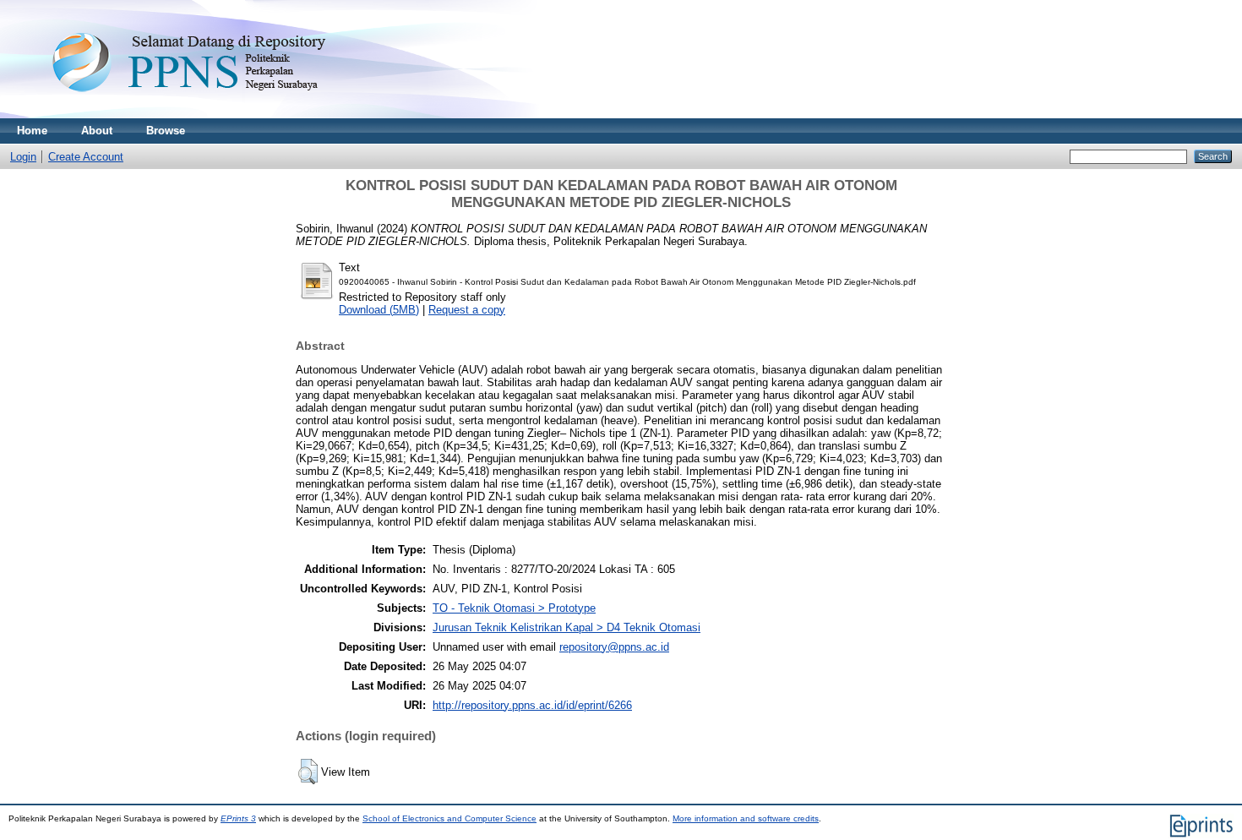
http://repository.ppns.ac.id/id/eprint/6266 (532, 705)
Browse (165, 130)
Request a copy (466, 309)
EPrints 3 (238, 818)
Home (32, 130)
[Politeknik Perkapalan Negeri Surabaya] (223, 114)
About (96, 130)
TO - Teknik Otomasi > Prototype (514, 608)
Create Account (85, 156)
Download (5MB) (379, 309)
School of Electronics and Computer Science (449, 818)
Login (23, 156)
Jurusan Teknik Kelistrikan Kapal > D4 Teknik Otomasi (566, 627)
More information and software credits (746, 818)
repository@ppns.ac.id (614, 647)
